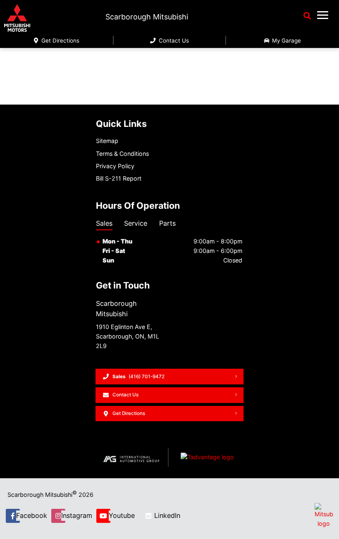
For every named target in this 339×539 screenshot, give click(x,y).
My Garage (285, 40)
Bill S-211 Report (118, 178)
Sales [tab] (104, 223)
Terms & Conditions (122, 153)
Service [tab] (135, 223)
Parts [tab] (167, 223)
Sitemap (107, 140)
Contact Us (173, 40)
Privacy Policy (115, 165)
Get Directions (59, 40)
